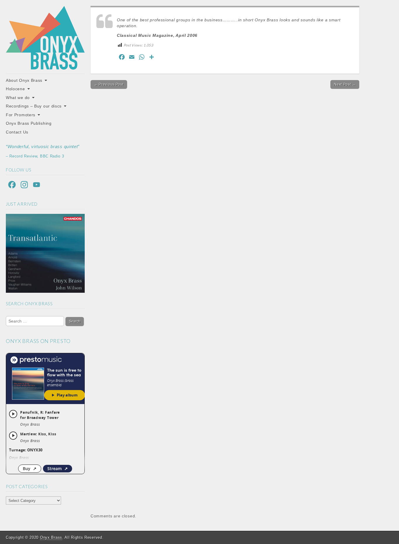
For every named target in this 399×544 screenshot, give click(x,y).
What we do (18, 97)
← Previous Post (109, 84)
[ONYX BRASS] (45, 38)
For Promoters (20, 114)
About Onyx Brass (24, 80)
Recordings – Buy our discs (34, 106)
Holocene (15, 88)
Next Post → (345, 84)
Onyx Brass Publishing (29, 123)
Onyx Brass (51, 537)
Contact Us (17, 132)
